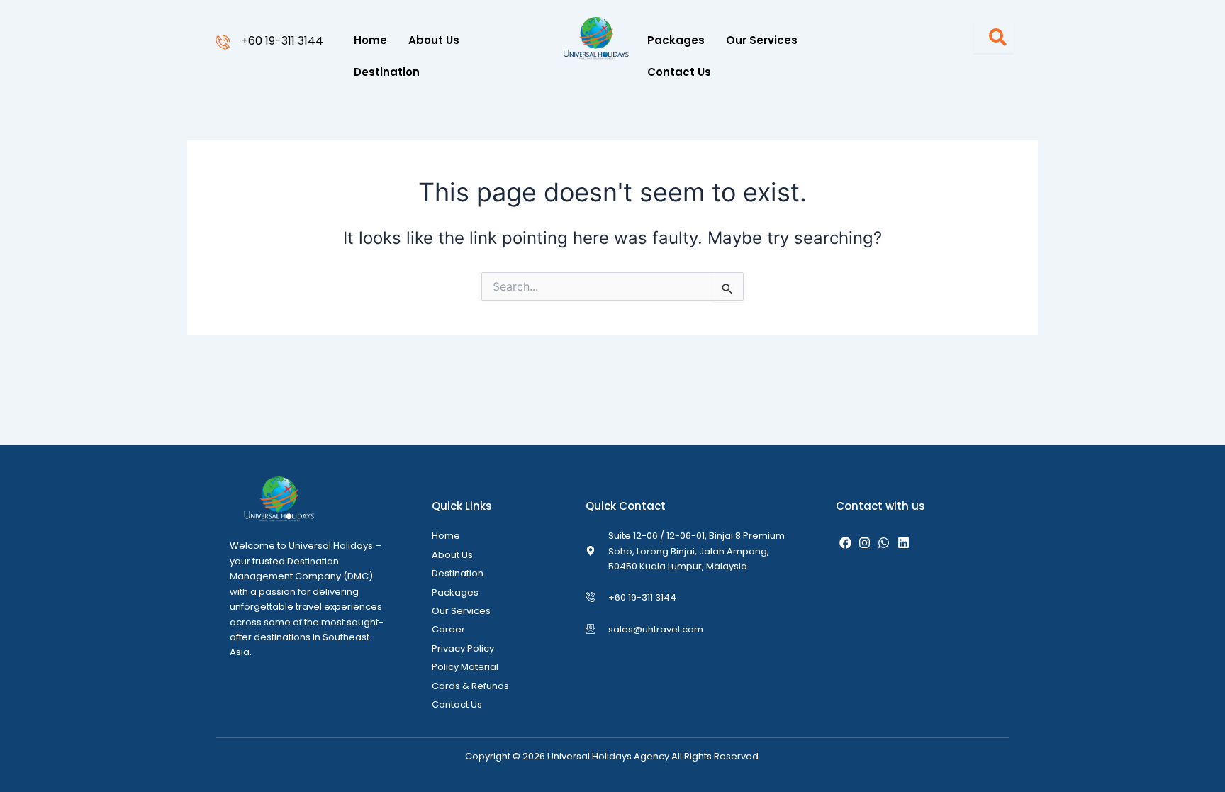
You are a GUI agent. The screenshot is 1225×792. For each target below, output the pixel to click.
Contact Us (679, 72)
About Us (433, 40)
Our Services (762, 40)
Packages (676, 40)
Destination (387, 72)
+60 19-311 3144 (282, 41)
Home (370, 40)
